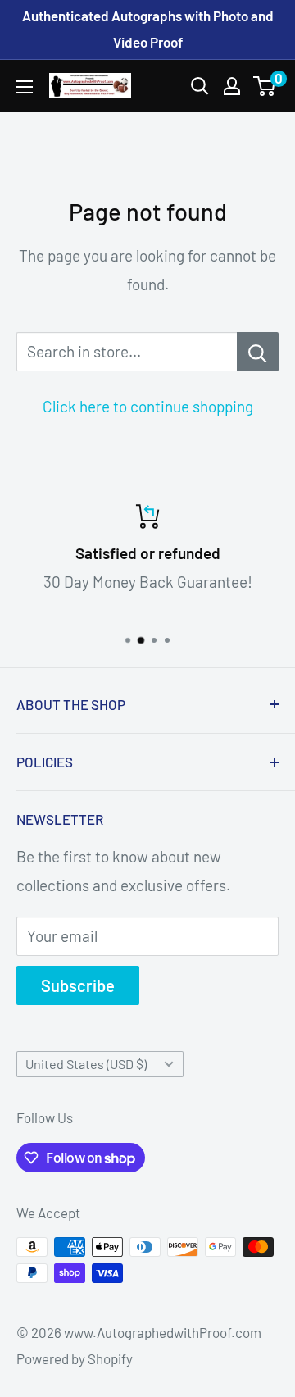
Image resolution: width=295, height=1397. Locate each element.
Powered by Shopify (74, 1358)
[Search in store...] (258, 351)
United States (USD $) (86, 1064)
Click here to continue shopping (148, 406)
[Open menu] (24, 86)
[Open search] (200, 86)
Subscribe (78, 985)
